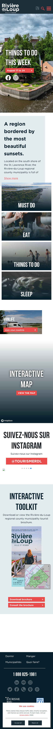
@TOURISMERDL (26, 461)
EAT (26, 235)
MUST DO (26, 205)
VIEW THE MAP (26, 393)
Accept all (18, 723)
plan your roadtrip (20, 330)
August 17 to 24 (19, 70)
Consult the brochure (26, 605)
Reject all (35, 723)
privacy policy (24, 715)
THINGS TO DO (26, 264)
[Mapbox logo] (7, 420)
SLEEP (26, 294)
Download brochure (26, 599)
